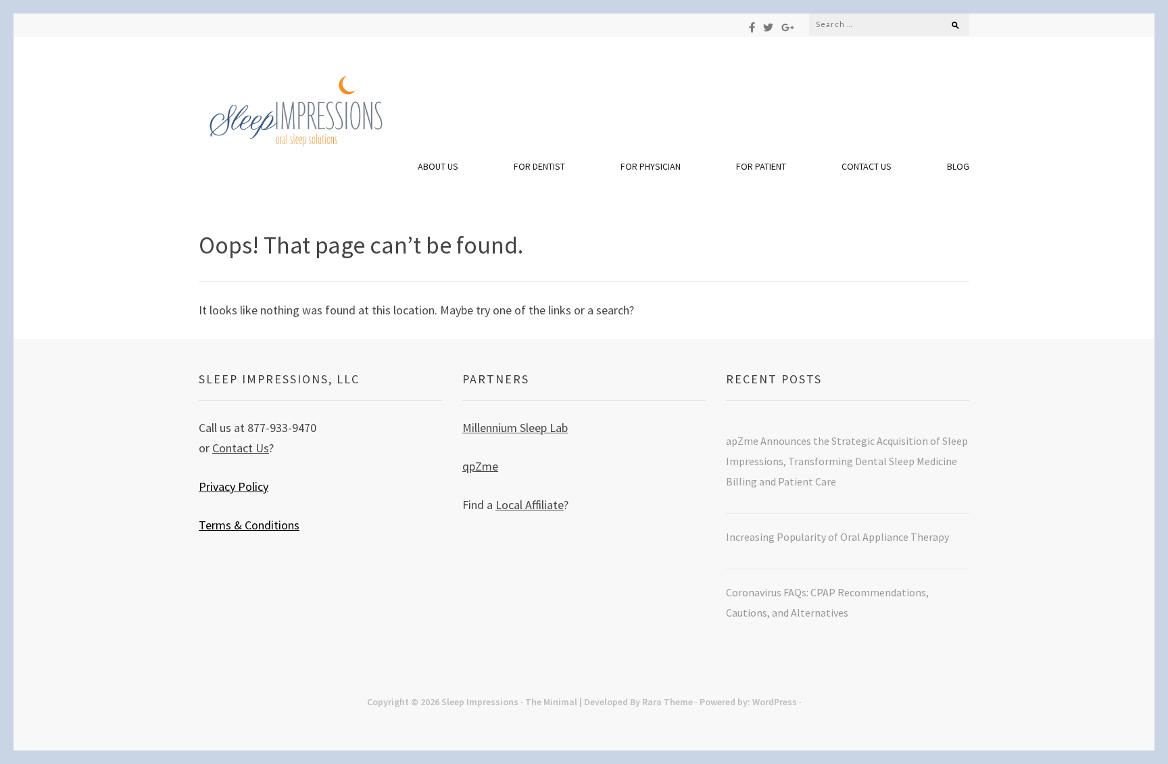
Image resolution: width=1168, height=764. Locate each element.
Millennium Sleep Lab (515, 427)
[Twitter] (768, 27)
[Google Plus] (787, 27)
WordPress (774, 702)
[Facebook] (752, 27)
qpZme (480, 466)
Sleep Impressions (479, 702)
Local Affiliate (529, 504)
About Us (438, 166)
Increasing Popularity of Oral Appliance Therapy (838, 537)
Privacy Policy (233, 486)
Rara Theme (667, 702)
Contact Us (867, 166)
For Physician (650, 166)
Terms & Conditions (249, 525)
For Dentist (539, 166)
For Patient (761, 166)
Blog (958, 166)
